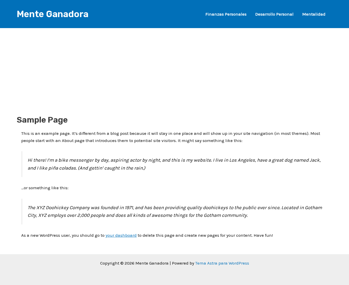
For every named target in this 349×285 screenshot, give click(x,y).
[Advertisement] (174, 64)
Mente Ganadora (52, 14)
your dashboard (121, 235)
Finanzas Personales (226, 14)
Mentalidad (313, 14)
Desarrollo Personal (274, 14)
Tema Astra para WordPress (222, 263)
